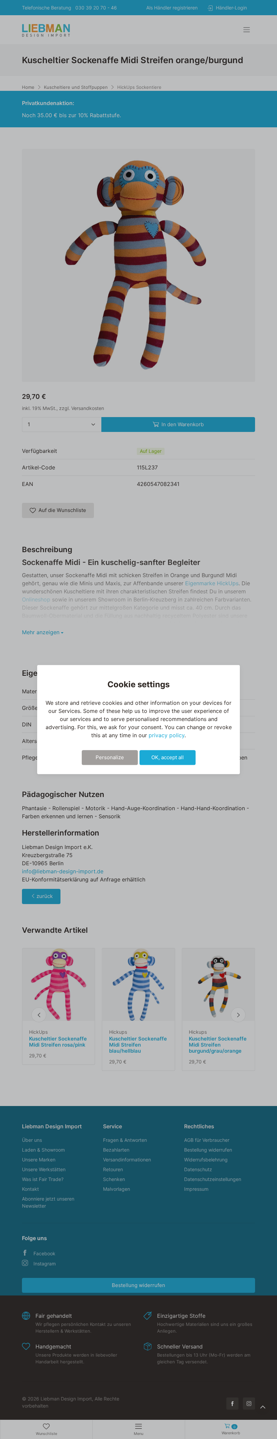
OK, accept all (167, 757)
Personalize (110, 757)
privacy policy (166, 735)
